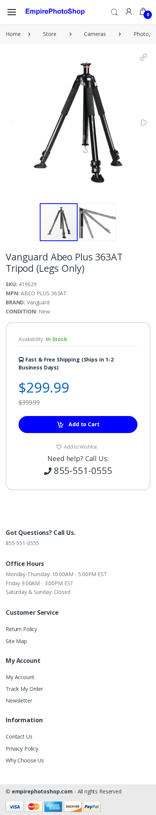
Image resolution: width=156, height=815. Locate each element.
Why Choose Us (25, 760)
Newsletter (19, 700)
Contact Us (19, 736)
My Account (20, 677)
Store (49, 33)
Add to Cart (83, 424)
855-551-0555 (22, 543)
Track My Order (24, 688)
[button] (114, 11)
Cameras (95, 33)
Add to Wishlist (80, 446)
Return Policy (21, 629)
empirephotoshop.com (42, 791)
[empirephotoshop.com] (55, 12)
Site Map (16, 641)
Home (13, 33)
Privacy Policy (22, 748)
